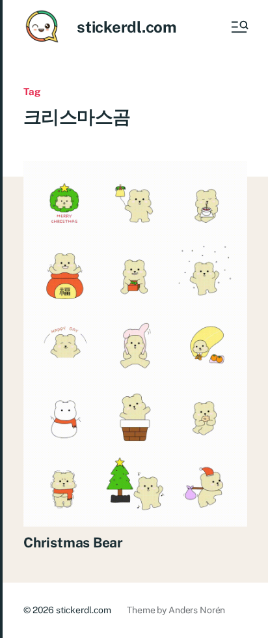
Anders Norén (196, 610)
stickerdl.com (126, 27)
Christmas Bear (73, 542)
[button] (239, 26)
